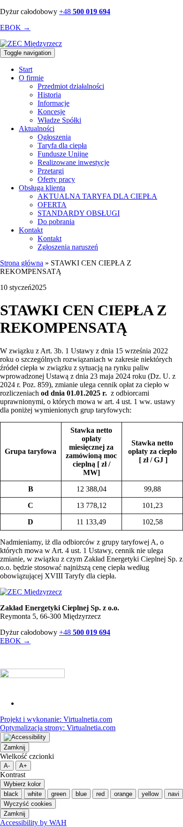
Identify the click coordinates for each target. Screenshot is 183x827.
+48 (84, 12)
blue (81, 793)
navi (173, 793)
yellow (150, 793)
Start (25, 69)
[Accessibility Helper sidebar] (25, 737)
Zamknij (14, 747)
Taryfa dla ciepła (62, 145)
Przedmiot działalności (71, 86)
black (11, 793)
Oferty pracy (56, 179)
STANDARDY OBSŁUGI (79, 213)
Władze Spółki (59, 120)
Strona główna (21, 263)
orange (123, 793)
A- (7, 765)
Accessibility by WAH (33, 823)
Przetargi (51, 171)
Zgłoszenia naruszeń (68, 247)
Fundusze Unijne (63, 154)
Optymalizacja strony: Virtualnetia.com (57, 728)
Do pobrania (56, 222)
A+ (23, 765)
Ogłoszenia (54, 137)
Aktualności (36, 129)
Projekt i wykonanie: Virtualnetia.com (56, 719)
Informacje (53, 103)
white (35, 793)
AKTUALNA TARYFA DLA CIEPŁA (97, 196)
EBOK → (15, 27)
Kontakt (31, 230)
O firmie (31, 78)
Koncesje (51, 112)
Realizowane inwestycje (73, 162)
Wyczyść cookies (28, 803)
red (100, 793)
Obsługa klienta (42, 188)
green (58, 793)
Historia (49, 95)
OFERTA (52, 205)
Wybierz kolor (22, 784)
